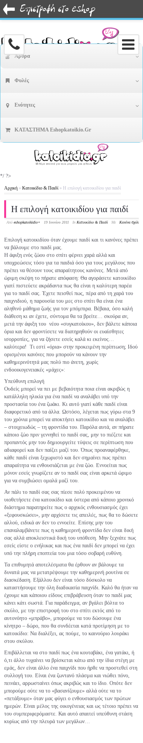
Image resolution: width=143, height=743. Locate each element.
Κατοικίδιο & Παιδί (40, 188)
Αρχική (11, 188)
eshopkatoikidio (26, 222)
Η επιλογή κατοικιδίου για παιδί (69, 209)
